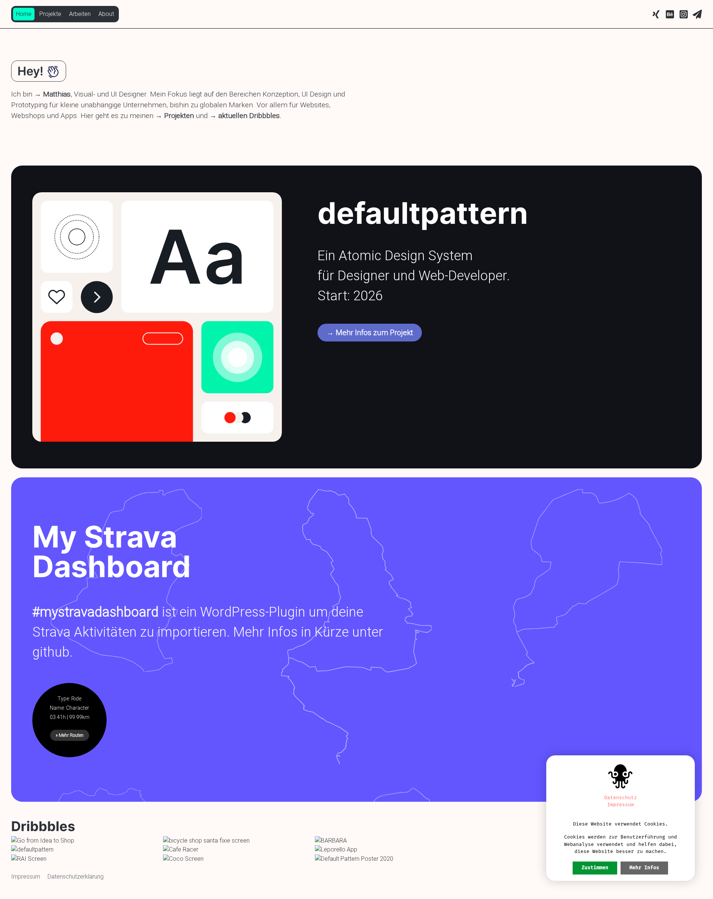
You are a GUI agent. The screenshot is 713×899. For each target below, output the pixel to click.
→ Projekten (174, 115)
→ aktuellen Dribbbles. (245, 115)
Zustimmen (595, 868)
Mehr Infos (644, 868)
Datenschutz (620, 798)
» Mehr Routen (70, 735)
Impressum (25, 876)
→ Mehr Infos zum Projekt (369, 332)
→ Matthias (52, 94)
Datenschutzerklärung (76, 876)
